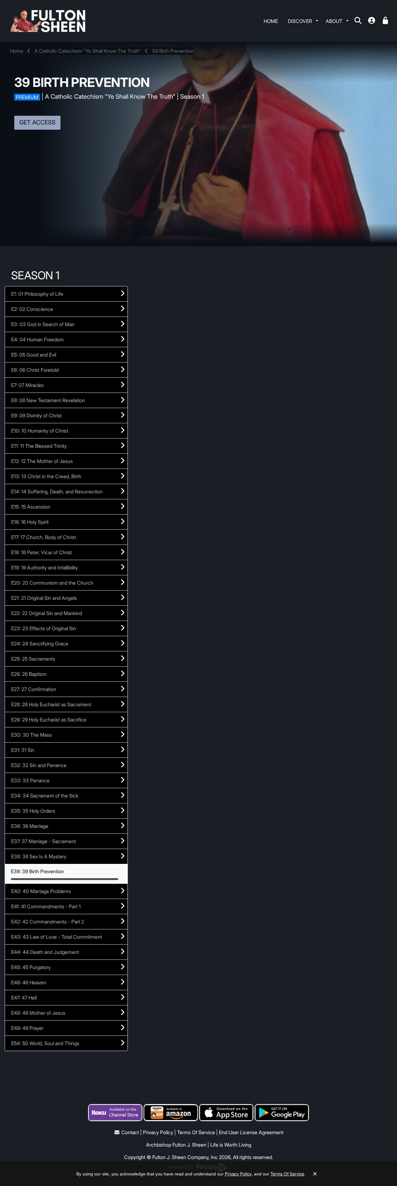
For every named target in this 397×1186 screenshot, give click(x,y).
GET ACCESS (37, 122)
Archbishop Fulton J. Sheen (176, 1145)
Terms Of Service (196, 1132)
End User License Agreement (251, 1132)
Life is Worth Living (230, 1145)
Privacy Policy (158, 1132)
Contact (130, 1132)
